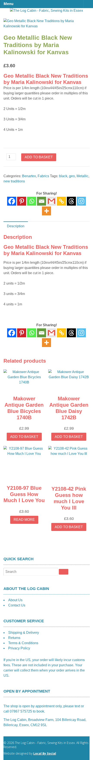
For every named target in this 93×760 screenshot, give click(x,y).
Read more (24, 519)
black (63, 176)
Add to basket (39, 157)
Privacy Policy (19, 648)
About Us (15, 600)
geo (72, 176)
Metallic (82, 176)
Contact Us (16, 605)
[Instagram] (81, 201)
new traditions (14, 181)
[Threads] (71, 201)
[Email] (41, 201)
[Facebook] (11, 201)
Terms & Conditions (23, 643)
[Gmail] (51, 332)
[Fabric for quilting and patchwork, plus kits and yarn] (46, 10)
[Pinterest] (21, 201)
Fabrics (43, 176)
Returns (14, 638)
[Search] (63, 572)
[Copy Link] (61, 201)
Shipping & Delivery (23, 632)
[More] (46, 210)
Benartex (29, 176)
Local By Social (44, 753)
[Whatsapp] (31, 201)
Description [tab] (15, 226)
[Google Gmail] (51, 201)
